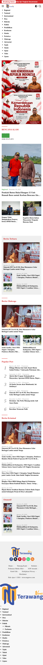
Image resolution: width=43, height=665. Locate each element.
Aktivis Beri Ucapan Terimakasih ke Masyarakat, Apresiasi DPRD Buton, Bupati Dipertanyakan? (24, 377)
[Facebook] (11, 559)
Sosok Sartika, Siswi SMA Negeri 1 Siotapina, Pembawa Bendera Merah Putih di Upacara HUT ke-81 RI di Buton (28, 277)
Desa (4, 618)
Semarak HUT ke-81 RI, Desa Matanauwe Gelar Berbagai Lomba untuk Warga (20, 268)
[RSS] (32, 559)
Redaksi (34, 566)
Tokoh (4, 652)
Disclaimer (23, 574)
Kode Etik (14, 571)
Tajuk (4, 649)
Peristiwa (5, 641)
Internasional (7, 615)
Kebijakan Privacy (28, 571)
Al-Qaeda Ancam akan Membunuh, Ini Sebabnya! (23, 385)
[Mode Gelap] (36, 6)
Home (10, 566)
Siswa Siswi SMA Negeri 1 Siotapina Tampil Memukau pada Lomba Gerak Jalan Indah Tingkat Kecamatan (21, 474)
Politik (4, 623)
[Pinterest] (20, 559)
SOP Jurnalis (32, 569)
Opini (4, 655)
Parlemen (8, 629)
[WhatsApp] (28, 559)
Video (4, 658)
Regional (5, 189)
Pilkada (7, 626)
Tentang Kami (22, 566)
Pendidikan (6, 632)
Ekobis (4, 638)
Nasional (5, 612)
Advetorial (6, 647)
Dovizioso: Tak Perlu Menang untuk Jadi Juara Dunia (23, 402)
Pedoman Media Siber (16, 569)
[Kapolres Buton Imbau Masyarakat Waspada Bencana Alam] (32, 208)
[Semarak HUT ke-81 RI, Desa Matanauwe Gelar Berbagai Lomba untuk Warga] (21, 252)
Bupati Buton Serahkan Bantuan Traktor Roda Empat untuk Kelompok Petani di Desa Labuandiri (21, 491)
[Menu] (3, 6)
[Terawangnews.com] (9, 6)
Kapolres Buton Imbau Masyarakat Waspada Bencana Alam (31, 220)
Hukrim (5, 620)
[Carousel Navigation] (21, 135)
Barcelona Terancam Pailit (18, 409)
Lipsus (4, 661)
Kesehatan (6, 635)
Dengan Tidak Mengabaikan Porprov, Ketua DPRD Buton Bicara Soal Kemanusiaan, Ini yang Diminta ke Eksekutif (11, 219)
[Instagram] (24, 559)
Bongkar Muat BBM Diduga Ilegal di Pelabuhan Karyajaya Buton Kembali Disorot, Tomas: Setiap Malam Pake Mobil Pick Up (19, 483)
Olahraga (5, 644)
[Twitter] (15, 559)
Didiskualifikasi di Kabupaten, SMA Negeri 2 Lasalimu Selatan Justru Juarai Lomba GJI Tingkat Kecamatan (28, 287)
